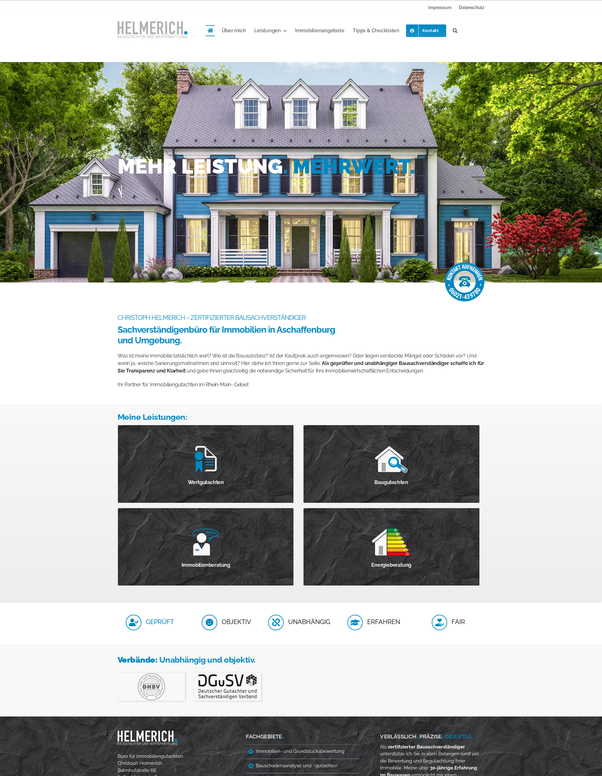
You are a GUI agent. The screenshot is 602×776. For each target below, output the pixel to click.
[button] (455, 30)
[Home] (210, 30)
